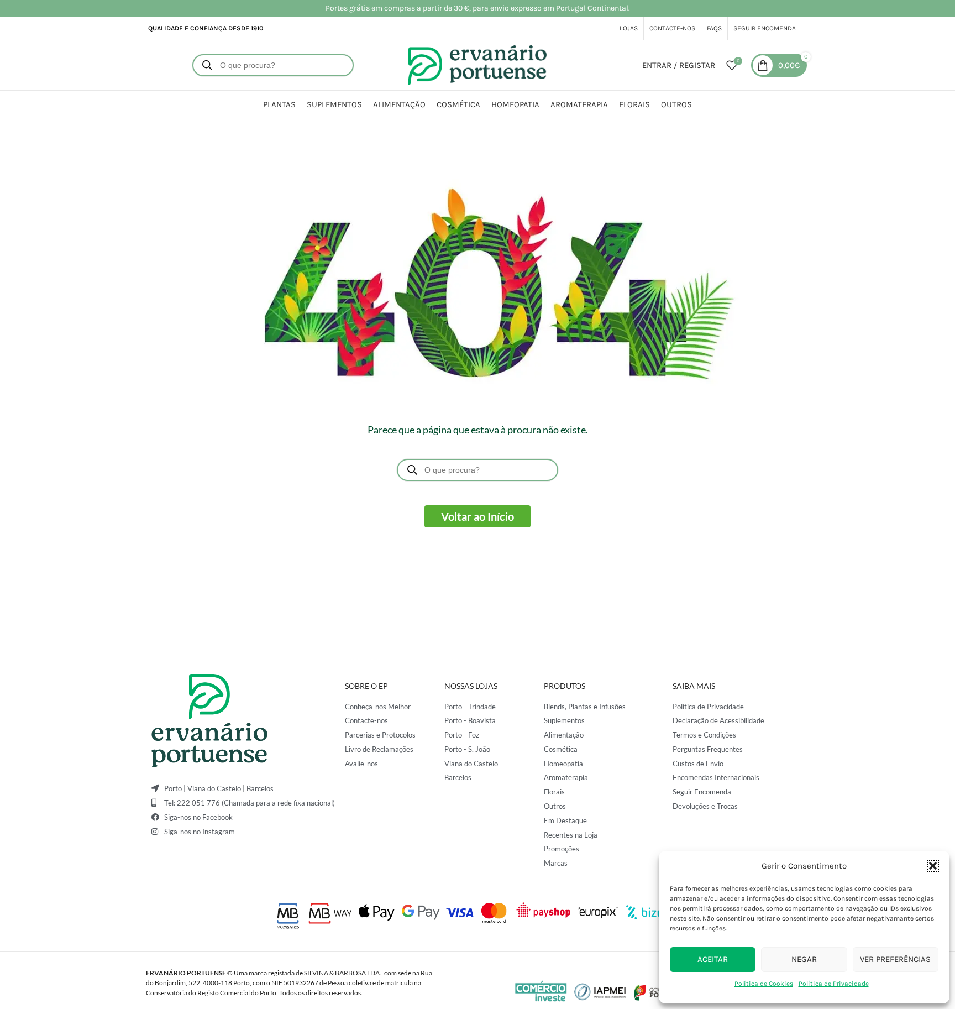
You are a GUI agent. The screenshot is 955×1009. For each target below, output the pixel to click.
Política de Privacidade (834, 983)
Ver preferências (895, 959)
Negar (804, 959)
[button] (932, 865)
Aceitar (712, 959)
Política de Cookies (763, 983)
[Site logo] (477, 64)
